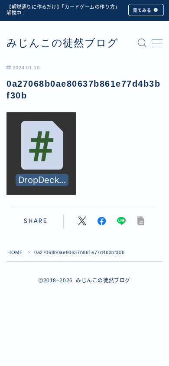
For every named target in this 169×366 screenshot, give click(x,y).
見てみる (142, 10)
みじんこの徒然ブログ (62, 43)
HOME (15, 252)
